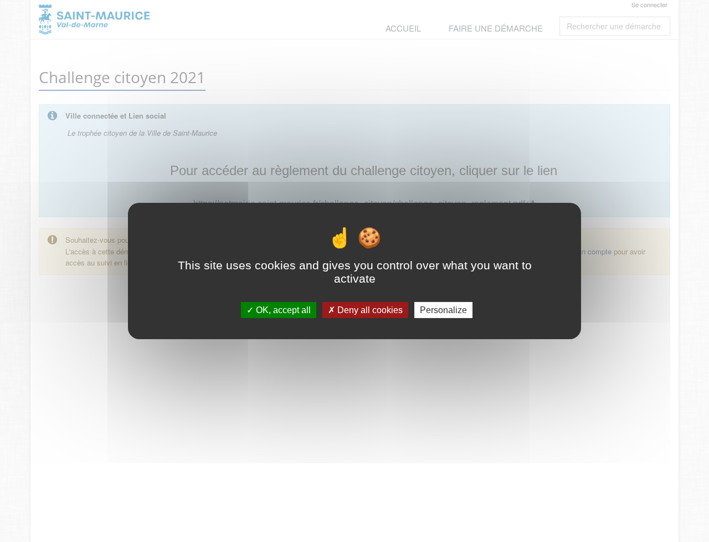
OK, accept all (282, 310)
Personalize (443, 310)
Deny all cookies (369, 310)
